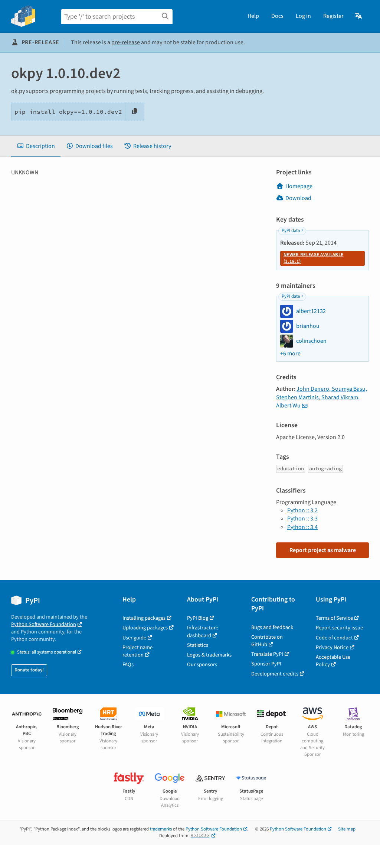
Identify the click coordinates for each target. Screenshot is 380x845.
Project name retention (137, 651)
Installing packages (144, 618)
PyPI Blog (197, 618)
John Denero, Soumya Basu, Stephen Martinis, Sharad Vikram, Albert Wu (321, 397)
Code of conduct (334, 638)
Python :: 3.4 (302, 527)
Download (298, 198)
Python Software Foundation (43, 624)
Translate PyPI (267, 654)
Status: (46, 652)
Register (333, 16)
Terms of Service (334, 618)
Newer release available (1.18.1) (313, 258)
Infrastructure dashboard (202, 631)
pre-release (125, 42)
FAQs (128, 664)
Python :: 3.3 (302, 519)
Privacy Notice (332, 647)
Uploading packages (145, 628)
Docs (277, 16)
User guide (134, 638)
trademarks (161, 829)
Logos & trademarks (209, 655)
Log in (303, 16)
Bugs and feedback (272, 627)
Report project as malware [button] (322, 550)
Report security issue (339, 628)
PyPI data (291, 230)
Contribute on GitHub (267, 640)
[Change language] (359, 16)
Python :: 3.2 (302, 510)
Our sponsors (202, 664)
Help (253, 16)
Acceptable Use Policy (333, 660)
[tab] (35, 146)
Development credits (274, 674)
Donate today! (29, 670)
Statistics (197, 645)
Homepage (298, 186)
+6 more (290, 353)
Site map (347, 829)
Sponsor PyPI (266, 664)
